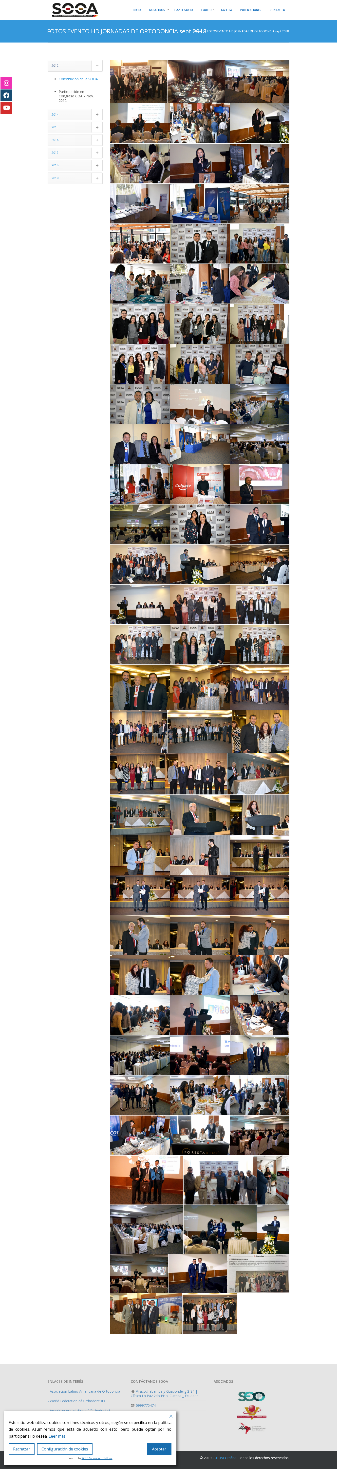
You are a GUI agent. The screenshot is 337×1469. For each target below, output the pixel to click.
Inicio (137, 10)
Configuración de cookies (64, 1449)
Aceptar (159, 1449)
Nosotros (157, 10)
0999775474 (145, 1405)
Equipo (206, 10)
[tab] (75, 65)
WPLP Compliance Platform (97, 1458)
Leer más (57, 1436)
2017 (55, 153)
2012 (55, 66)
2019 (55, 178)
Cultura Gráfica (224, 1457)
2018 (55, 165)
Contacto (277, 10)
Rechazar (21, 1449)
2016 (55, 140)
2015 (55, 127)
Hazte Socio (183, 10)
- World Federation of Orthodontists (76, 1401)
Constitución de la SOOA (78, 79)
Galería (226, 10)
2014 (55, 114)
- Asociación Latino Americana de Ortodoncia (84, 1391)
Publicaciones (250, 10)
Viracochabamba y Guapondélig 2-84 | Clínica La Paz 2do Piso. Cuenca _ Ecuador (164, 1393)
